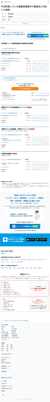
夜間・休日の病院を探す (6, 362)
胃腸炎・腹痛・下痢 (5, 337)
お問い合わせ (4, 383)
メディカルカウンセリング (6, 354)
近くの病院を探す (6, 320)
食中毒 (2, 262)
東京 (2, 346)
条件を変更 (25, 23)
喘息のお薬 (14, 332)
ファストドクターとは (5, 357)
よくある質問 (4, 381)
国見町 (10, 268)
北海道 (2, 345)
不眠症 (28, 259)
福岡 (11, 348)
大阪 (7, 348)
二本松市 (18, 268)
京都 (11, 345)
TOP (1, 320)
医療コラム (3, 361)
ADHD (35, 259)
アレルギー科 (4, 339)
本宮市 (26, 268)
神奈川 (2, 348)
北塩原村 (35, 268)
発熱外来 (3, 326)
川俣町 (14, 268)
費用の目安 (33, 230)
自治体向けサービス (5, 368)
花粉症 (2, 259)
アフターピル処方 (15, 337)
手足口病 (40, 259)
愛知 (7, 346)
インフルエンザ (13, 259)
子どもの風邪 (20, 259)
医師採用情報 (4, 371)
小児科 (2, 330)
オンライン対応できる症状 (8, 99)
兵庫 (7, 350)
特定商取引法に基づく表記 (6, 388)
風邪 (25, 259)
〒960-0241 (12, 58)
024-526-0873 (6, 142)
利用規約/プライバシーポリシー (7, 386)
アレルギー (45, 259)
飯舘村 (22, 268)
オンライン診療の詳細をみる (25, 88)
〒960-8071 (12, 113)
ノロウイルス (14, 262)
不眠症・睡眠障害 (4, 335)
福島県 (11, 320)
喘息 (32, 259)
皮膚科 (13, 326)
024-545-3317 (6, 167)
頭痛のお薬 (14, 330)
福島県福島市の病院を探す (17, 320)
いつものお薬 (14, 328)
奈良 (11, 346)
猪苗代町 (40, 268)
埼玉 (2, 350)
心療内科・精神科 (4, 332)
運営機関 (3, 390)
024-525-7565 (6, 118)
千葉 (7, 345)
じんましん (7, 262)
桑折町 (6, 268)
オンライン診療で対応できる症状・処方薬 (38, 38)
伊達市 (2, 268)
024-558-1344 (6, 63)
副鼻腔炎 (7, 259)
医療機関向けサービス (5, 366)
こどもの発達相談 (4, 334)
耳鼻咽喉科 (3, 253)
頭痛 (21, 262)
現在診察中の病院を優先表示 (9, 48)
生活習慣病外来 (15, 335)
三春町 (30, 268)
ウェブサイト (5, 66)
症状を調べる (4, 359)
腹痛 (19, 262)
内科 (2, 328)
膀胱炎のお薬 (14, 334)
